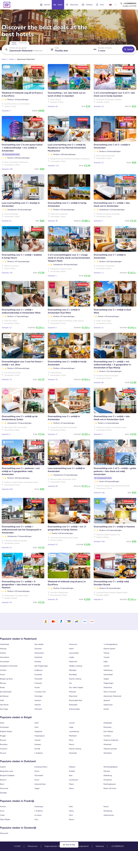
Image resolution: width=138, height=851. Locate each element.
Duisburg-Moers (40, 767)
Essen (36, 780)
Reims (71, 819)
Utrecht (106, 666)
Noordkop (73, 674)
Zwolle (106, 709)
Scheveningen (74, 709)
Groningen (38, 696)
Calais (2, 815)
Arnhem (3, 670)
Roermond (73, 696)
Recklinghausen (110, 784)
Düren (36, 771)
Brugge (3, 736)
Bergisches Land (6, 771)
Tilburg (106, 653)
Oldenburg (108, 775)
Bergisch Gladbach (7, 775)
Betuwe (3, 683)
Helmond (38, 709)
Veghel (106, 679)
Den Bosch (4, 705)
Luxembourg (74, 731)
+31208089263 (117, 846)
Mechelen (73, 736)
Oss (70, 683)
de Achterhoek (5, 692)
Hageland (38, 731)
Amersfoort (4, 657)
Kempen (37, 744)
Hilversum (73, 644)
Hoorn (71, 648)
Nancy (71, 811)
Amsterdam (4, 661)
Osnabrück (108, 780)
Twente (106, 657)
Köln (71, 775)
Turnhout (107, 736)
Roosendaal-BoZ (75, 700)
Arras (2, 811)
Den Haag (4, 709)
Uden (106, 661)
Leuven (72, 723)
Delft (2, 700)
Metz (71, 806)
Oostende (73, 753)
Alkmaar (3, 648)
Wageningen (108, 683)
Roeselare (107, 727)
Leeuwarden (74, 653)
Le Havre (38, 815)
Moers (71, 784)
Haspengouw (39, 736)
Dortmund (4, 788)
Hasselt (37, 740)
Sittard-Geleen (109, 648)
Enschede (38, 674)
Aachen (3, 767)
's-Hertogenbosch (111, 644)
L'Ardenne (38, 753)
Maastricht (73, 661)
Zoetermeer (108, 705)
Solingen (3, 793)
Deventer (38, 648)
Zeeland (107, 700)
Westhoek (108, 753)
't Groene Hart (40, 692)
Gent (36, 727)
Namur (71, 744)
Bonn (2, 784)
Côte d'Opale (5, 819)
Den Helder (39, 644)
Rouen (106, 806)
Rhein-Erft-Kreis (110, 788)
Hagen (37, 788)
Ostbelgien (108, 723)
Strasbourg (108, 811)
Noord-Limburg (75, 679)
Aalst (2, 723)
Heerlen (37, 705)
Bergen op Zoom (6, 679)
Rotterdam (73, 705)
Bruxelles (4, 744)
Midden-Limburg (75, 666)
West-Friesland (110, 692)
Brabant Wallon (6, 731)
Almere (3, 653)
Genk (36, 723)
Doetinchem (39, 653)
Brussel (3, 740)
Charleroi (3, 749)
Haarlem (37, 700)
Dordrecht (38, 657)
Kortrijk (37, 749)
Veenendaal (108, 674)
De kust (3, 753)
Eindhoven (38, 670)
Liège (71, 727)
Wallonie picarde (110, 749)
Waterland (108, 687)
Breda (2, 687)
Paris (71, 815)
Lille (36, 819)
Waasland (107, 744)
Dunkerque (38, 806)
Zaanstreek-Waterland (112, 696)
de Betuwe (4, 696)
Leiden (71, 657)
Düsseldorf (38, 775)
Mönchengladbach (111, 767)
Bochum (3, 780)
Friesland (38, 683)
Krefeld (72, 771)
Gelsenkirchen (40, 784)
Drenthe (37, 661)
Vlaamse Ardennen (111, 740)
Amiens (3, 806)
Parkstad (72, 692)
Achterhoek (4, 644)
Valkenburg (108, 670)
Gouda (37, 687)
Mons (71, 740)
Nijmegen (72, 670)
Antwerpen (4, 727)
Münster (107, 771)
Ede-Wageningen (41, 666)
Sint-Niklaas (108, 731)
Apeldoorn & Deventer (9, 666)
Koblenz (72, 767)
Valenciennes (109, 815)
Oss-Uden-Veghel (76, 687)
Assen (2, 674)
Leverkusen (73, 780)
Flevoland (38, 679)
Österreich (4, 833)
